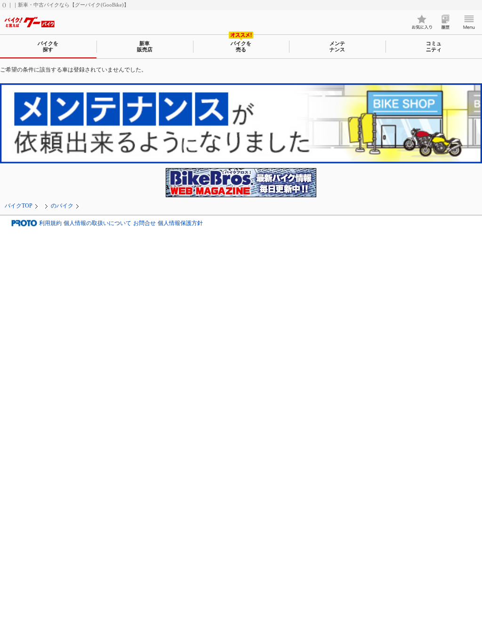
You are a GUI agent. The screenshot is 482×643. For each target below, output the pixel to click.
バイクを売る (241, 46)
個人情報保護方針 (180, 223)
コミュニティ (434, 46)
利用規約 (50, 223)
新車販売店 (145, 46)
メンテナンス (337, 46)
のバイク (62, 205)
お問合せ (144, 223)
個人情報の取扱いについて (97, 223)
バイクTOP (18, 205)
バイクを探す (48, 46)
